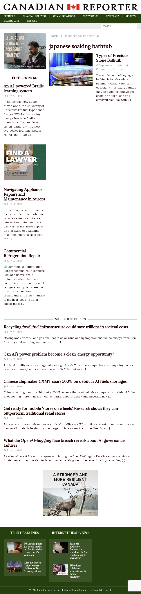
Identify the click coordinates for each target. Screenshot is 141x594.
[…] (129, 100)
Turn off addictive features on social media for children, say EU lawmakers (78, 550)
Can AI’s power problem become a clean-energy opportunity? (59, 354)
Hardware (112, 16)
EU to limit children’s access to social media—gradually (78, 571)
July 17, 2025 (15, 261)
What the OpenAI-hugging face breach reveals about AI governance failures (64, 443)
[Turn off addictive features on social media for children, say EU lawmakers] (60, 547)
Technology (11, 21)
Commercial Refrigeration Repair (22, 253)
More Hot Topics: (70, 319)
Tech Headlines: (24, 533)
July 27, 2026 (15, 359)
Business (9, 16)
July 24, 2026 (15, 418)
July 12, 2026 (15, 204)
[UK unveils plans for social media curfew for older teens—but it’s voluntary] (14, 547)
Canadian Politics (34, 16)
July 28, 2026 (15, 96)
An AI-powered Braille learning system (24, 88)
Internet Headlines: (70, 533)
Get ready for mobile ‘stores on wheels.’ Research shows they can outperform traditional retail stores (61, 411)
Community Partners (110, 69)
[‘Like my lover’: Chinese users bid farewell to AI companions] (14, 566)
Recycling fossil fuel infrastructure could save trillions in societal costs (66, 326)
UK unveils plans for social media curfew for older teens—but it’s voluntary (33, 549)
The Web (32, 21)
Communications (64, 16)
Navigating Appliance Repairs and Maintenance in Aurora (24, 194)
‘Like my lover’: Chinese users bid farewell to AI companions (32, 567)
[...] (29, 134)
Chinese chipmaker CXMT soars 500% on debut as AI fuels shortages (65, 381)
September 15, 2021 (111, 65)
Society (131, 16)
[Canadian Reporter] (70, 11)
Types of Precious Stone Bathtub (112, 58)
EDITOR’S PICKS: (25, 78)
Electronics (90, 16)
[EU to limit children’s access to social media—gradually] (60, 569)
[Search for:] (119, 26)
